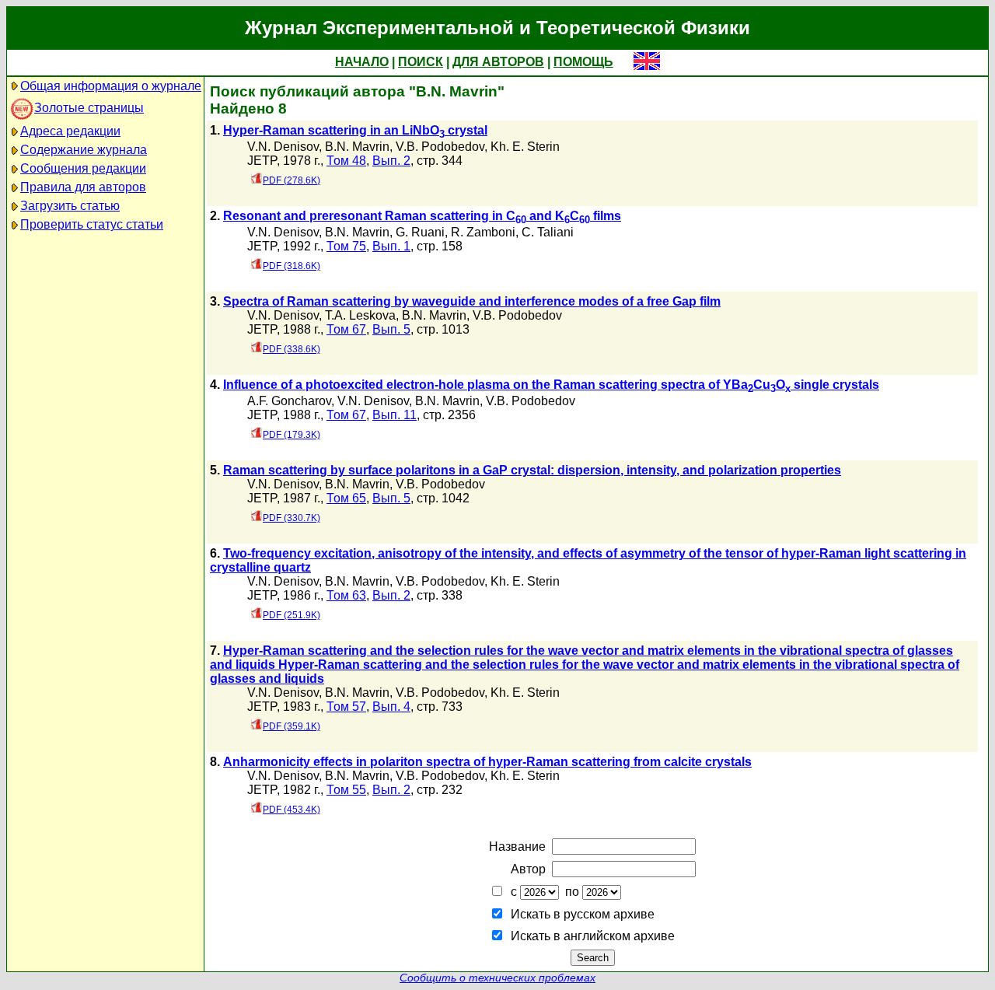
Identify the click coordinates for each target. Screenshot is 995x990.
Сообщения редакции (83, 168)
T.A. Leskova (360, 315)
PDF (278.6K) (291, 180)
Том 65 (346, 498)
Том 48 (346, 160)
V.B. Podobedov (440, 146)
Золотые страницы (89, 107)
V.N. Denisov (283, 146)
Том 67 (346, 329)
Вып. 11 (394, 415)
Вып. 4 (391, 706)
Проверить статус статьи (91, 224)
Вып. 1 (391, 246)
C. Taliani (548, 232)
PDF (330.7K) (291, 517)
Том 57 (346, 706)
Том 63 (346, 595)
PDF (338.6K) (291, 349)
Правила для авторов (83, 187)
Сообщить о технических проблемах (497, 978)
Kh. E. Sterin (525, 146)
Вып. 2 (391, 160)
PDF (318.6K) (291, 266)
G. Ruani (420, 232)
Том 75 (346, 246)
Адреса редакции (70, 131)
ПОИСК (420, 61)
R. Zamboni (483, 232)
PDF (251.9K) (291, 615)
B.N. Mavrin (357, 146)
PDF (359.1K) (291, 726)
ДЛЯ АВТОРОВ (498, 61)
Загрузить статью (70, 205)
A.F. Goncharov (289, 401)
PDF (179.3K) (291, 434)
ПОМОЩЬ (583, 61)
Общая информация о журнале (110, 86)
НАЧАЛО (362, 61)
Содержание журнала (83, 149)
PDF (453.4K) (291, 809)
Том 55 (346, 789)
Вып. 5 (391, 329)
